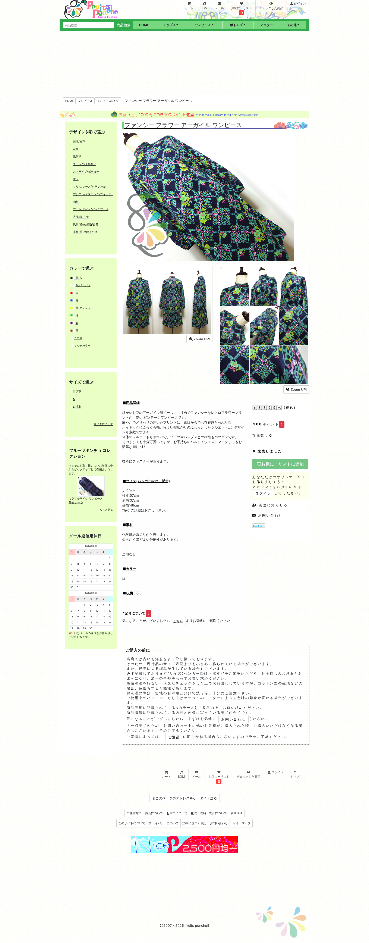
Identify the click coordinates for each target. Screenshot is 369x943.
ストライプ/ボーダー (86, 171)
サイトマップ (242, 823)
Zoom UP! (201, 339)
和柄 (76, 201)
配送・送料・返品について (209, 813)
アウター (266, 25)
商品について (154, 813)
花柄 (76, 149)
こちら (178, 621)
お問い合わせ (269, 515)
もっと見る (106, 509)
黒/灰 (79, 277)
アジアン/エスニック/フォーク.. (93, 194)
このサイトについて (131, 823)
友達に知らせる (272, 505)
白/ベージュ (83, 285)
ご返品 (174, 737)
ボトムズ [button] (236, 25)
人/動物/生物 (81, 216)
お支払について (177, 813)
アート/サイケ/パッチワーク (90, 209)
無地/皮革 (79, 141)
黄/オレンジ (83, 308)
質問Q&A (237, 813)
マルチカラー (82, 345)
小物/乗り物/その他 (85, 232)
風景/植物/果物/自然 (85, 224)
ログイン (263, 493)
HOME (69, 101)
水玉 (76, 179)
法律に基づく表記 (194, 823)
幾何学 (77, 156)
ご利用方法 (133, 813)
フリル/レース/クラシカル (89, 186)
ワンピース (85, 101)
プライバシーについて (164, 823)
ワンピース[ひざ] (107, 101)
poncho (201, 925)
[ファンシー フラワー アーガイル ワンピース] (208, 197)
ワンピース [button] (203, 25)
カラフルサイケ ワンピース (86, 498)
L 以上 (77, 406)
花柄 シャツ (76, 502)
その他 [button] (292, 25)
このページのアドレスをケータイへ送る (186, 798)
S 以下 (77, 391)
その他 (78, 338)
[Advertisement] (184, 63)
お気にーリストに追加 (282, 464)
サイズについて (103, 424)
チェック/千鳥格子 (84, 164)
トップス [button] (169, 25)
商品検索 (123, 25)
